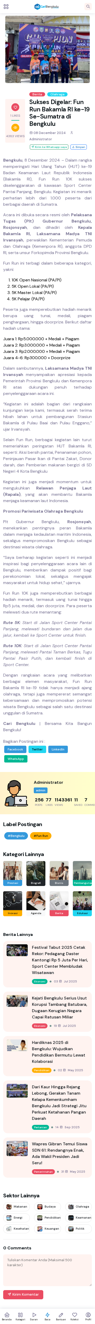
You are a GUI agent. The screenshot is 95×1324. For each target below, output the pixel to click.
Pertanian (40, 1127)
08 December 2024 (49, 133)
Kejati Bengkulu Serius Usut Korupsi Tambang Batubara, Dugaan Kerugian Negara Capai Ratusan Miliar (59, 1007)
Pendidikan (41, 1070)
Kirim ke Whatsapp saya (50, 147)
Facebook (15, 749)
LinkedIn (58, 749)
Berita (37, 94)
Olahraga (57, 94)
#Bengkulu (16, 836)
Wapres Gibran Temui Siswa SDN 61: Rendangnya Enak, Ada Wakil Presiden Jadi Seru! (59, 1153)
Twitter (37, 749)
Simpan (80, 147)
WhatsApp (16, 759)
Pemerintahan (43, 1171)
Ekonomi (39, 981)
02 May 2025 (70, 1070)
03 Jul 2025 (65, 981)
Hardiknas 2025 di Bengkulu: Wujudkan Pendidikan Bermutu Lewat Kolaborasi (58, 1052)
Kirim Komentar (25, 1294)
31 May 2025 (73, 1172)
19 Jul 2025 (65, 1026)
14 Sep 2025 (67, 1127)
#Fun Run (41, 836)
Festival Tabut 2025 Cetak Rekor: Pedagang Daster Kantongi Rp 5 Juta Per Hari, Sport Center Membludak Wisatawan (60, 960)
